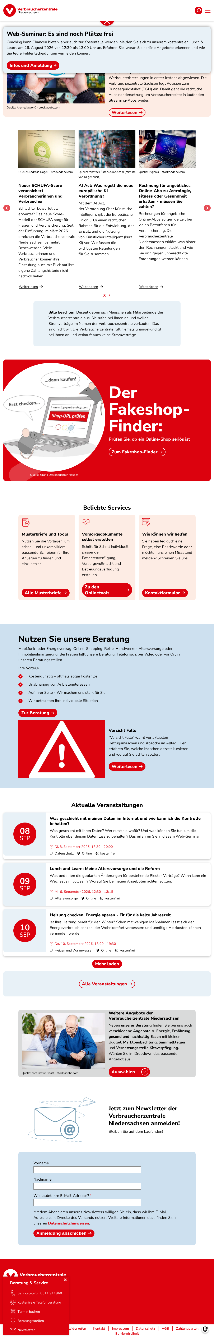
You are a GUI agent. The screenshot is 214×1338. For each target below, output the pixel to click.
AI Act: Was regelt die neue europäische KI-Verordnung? (106, 191)
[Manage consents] (205, 1329)
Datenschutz (145, 1328)
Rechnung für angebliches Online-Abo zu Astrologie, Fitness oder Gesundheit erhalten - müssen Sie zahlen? (165, 196)
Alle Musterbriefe (43, 593)
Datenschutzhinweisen (68, 1223)
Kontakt (99, 1328)
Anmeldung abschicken (61, 1233)
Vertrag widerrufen (70, 1328)
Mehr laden (107, 964)
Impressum (120, 1328)
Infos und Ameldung (31, 65)
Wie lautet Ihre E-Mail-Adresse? (61, 1195)
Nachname (42, 1179)
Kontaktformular (162, 593)
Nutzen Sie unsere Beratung (74, 639)
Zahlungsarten (187, 1328)
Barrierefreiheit (127, 1333)
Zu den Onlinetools (97, 590)
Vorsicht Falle (122, 730)
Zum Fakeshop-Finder (135, 452)
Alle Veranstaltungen (104, 984)
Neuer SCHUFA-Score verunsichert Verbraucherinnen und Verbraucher (40, 193)
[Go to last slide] (6, 208)
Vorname (41, 1163)
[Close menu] (65, 1280)
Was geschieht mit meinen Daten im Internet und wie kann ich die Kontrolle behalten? (125, 821)
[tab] (104, 295)
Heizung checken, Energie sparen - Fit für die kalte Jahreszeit (110, 915)
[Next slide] (207, 208)
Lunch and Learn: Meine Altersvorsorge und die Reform (105, 868)
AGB (165, 1328)
